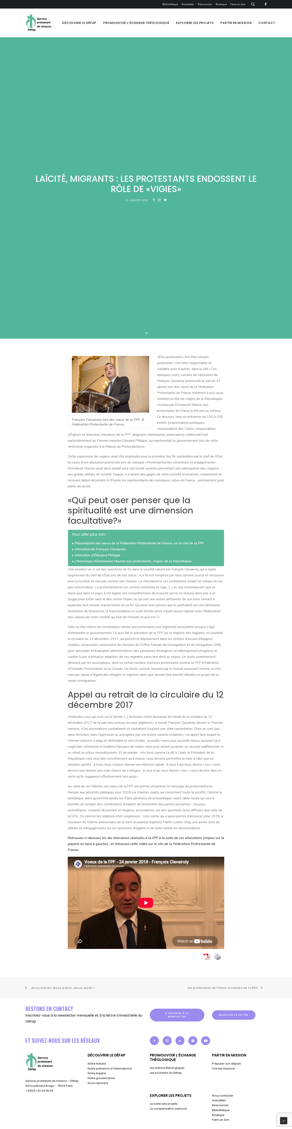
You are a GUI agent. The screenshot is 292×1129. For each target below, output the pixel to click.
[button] (154, 1040)
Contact (266, 23)
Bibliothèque (170, 4)
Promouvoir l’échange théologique (136, 23)
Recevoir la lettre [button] (234, 1015)
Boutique (221, 4)
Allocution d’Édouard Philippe (97, 555)
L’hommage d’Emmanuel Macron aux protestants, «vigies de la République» (133, 561)
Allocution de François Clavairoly (100, 549)
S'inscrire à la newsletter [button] (177, 1015)
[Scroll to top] (283, 1120)
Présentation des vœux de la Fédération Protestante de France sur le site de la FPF (139, 543)
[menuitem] (170, 4)
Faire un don (237, 4)
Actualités (188, 4)
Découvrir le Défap (79, 23)
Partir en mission (236, 23)
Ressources (205, 4)
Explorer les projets (195, 23)
